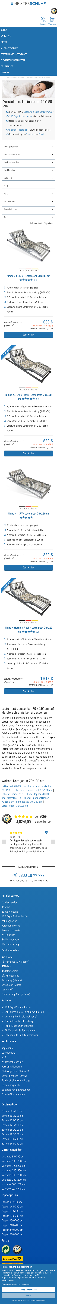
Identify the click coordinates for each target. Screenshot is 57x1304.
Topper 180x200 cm (12, 1216)
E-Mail (41, 134)
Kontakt (6, 907)
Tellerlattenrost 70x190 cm (17, 794)
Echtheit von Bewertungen (16, 1089)
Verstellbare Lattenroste (15, 77)
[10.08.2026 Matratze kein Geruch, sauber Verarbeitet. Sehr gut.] (28, 831)
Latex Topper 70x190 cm (15, 805)
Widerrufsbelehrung (12, 1062)
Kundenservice (10, 902)
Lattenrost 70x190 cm (14, 786)
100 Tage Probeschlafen (20, 116)
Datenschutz (8, 1052)
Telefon (29, 134)
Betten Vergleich (11, 1085)
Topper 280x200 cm (12, 1234)
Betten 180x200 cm (12, 1134)
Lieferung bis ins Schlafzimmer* (39, 111)
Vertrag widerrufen (12, 1066)
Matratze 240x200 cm (14, 1189)
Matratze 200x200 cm (14, 1184)
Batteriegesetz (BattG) (14, 1076)
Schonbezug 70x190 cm (29, 801)
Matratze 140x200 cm (14, 1170)
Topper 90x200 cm (12, 1202)
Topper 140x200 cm (12, 1206)
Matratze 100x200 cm (14, 1161)
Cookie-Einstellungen (13, 1094)
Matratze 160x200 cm (14, 1175)
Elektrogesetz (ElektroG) (15, 1071)
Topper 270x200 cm (12, 1229)
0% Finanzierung (10, 944)
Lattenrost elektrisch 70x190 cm (34, 790)
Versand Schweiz (11, 930)
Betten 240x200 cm (12, 1143)
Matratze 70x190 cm (18, 798)
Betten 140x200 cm (12, 1125)
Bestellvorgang (10, 911)
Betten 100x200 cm (12, 1115)
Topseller (48, 223)
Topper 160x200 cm (12, 1211)
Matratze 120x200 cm (14, 1166)
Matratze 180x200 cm (14, 1179)
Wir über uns (8, 935)
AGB (4, 1057)
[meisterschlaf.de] (28, 3)
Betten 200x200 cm (12, 1139)
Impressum (8, 1048)
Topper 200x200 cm (12, 1220)
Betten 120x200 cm (12, 1120)
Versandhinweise (11, 925)
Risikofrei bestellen (18, 129)
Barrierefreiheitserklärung (16, 1080)
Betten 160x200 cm (12, 1129)
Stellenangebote (11, 939)
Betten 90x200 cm (12, 1111)
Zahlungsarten (9, 921)
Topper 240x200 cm (12, 1225)
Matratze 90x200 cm (13, 1156)
